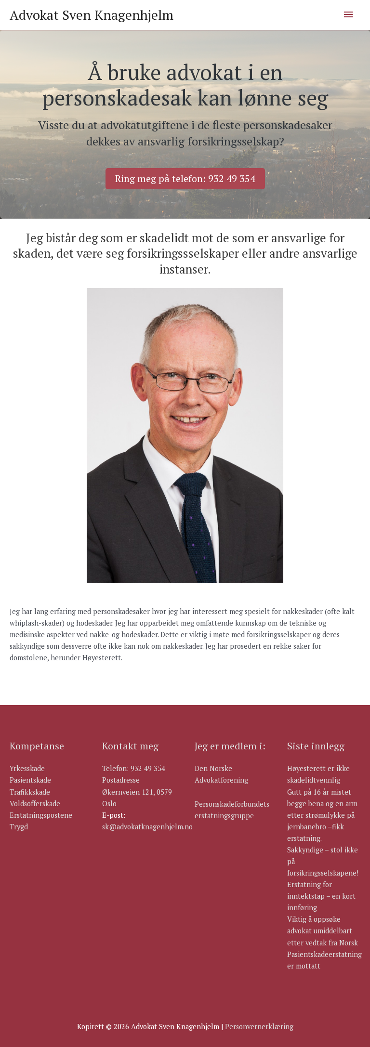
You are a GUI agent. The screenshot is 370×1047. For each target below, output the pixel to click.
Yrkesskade (27, 768)
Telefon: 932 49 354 (133, 768)
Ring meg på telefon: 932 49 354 (185, 178)
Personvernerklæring (259, 1026)
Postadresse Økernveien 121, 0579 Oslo (137, 791)
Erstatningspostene (41, 815)
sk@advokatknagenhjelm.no (147, 826)
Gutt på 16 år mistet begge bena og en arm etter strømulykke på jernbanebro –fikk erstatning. (322, 815)
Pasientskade (30, 780)
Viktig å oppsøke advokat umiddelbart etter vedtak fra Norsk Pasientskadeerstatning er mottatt (324, 942)
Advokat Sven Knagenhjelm (91, 15)
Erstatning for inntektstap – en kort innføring (321, 896)
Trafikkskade (30, 792)
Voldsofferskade (35, 803)
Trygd (19, 826)
